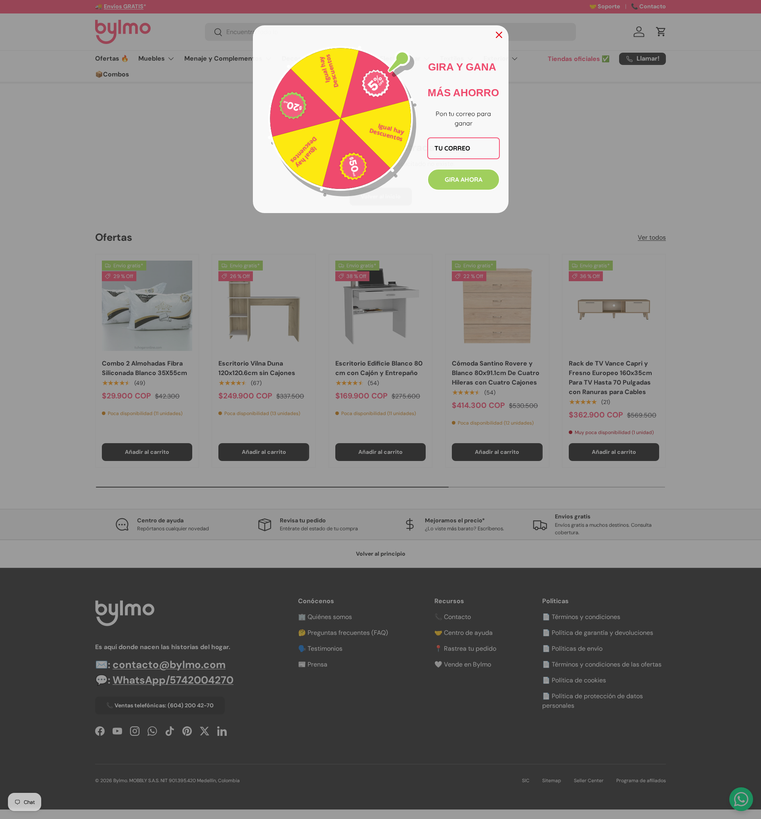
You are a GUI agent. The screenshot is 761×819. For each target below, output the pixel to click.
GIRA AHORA (463, 179)
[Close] (499, 34)
